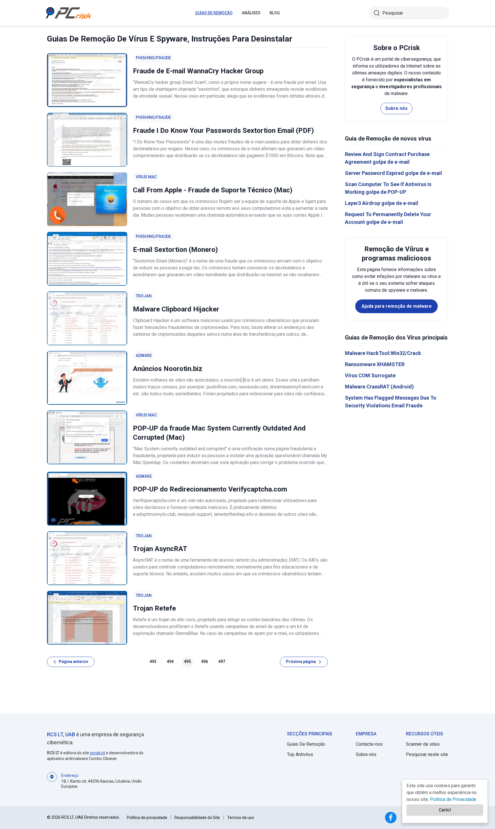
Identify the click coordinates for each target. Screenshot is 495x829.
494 (170, 661)
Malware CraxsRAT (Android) (379, 387)
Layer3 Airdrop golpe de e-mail (381, 203)
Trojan (144, 296)
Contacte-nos (369, 744)
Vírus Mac (146, 177)
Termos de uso (240, 817)
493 (153, 661)
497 (221, 661)
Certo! (445, 810)
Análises (251, 13)
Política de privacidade (147, 817)
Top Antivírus (300, 754)
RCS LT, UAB (61, 734)
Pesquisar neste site (427, 754)
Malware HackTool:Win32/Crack (383, 353)
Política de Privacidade (453, 799)
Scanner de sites (423, 744)
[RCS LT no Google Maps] (52, 780)
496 (204, 661)
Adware (144, 355)
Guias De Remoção (214, 13)
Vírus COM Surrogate (370, 375)
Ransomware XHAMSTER (374, 364)
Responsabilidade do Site (197, 817)
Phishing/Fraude (153, 58)
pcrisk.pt (97, 753)
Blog (275, 13)
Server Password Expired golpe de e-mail (393, 173)
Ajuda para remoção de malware (397, 306)
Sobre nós (396, 108)
